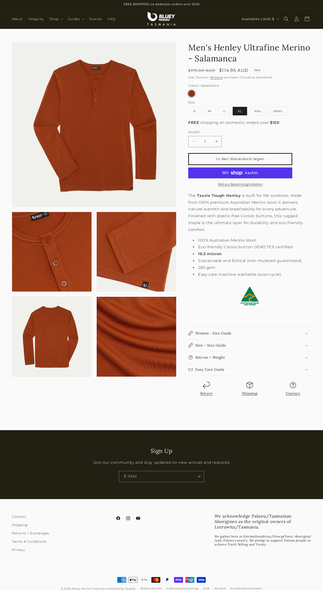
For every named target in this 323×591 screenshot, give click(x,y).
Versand (216, 77)
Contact (293, 393)
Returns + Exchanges (30, 533)
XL (240, 111)
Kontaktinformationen (246, 588)
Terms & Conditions (29, 541)
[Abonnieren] (198, 476)
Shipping (250, 393)
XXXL (280, 112)
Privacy (18, 550)
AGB (206, 588)
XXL (260, 112)
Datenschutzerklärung (182, 588)
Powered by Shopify (121, 588)
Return (206, 393)
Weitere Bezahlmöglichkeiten (240, 184)
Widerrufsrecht (151, 588)
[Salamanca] (191, 93)
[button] (56, 19)
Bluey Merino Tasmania (89, 588)
